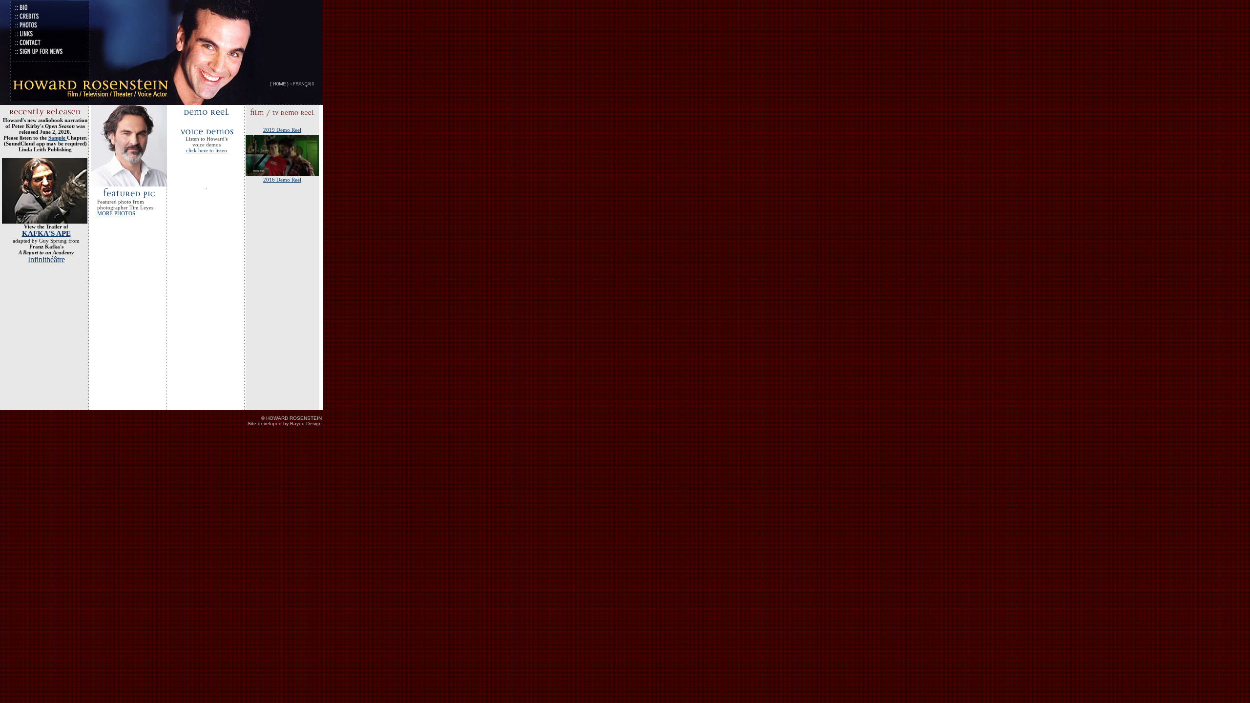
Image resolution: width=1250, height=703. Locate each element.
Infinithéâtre (46, 259)
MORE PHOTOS (116, 213)
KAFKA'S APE (46, 233)
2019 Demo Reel (282, 130)
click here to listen (206, 150)
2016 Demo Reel (282, 180)
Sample (57, 138)
